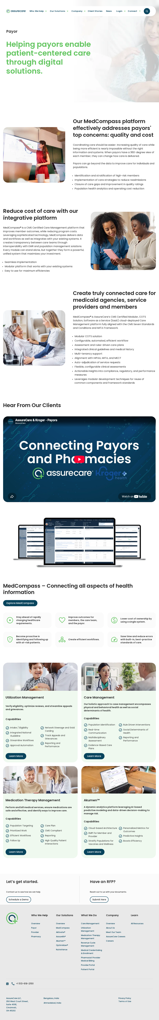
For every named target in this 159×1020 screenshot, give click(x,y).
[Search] (147, 11)
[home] (16, 11)
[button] (37, 11)
